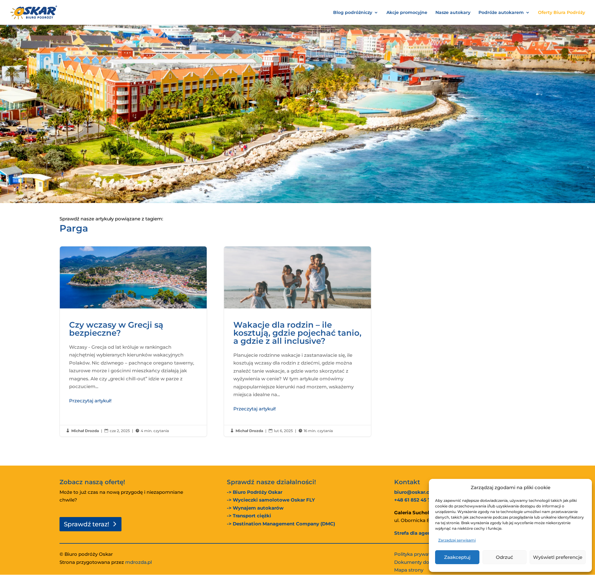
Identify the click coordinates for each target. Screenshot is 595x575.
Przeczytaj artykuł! (90, 401)
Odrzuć (504, 557)
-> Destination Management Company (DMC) (281, 524)
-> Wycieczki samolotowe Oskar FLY (271, 500)
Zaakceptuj (457, 557)
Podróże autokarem (501, 12)
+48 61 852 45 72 (413, 500)
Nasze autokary (452, 12)
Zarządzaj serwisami (457, 540)
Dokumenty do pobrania (422, 562)
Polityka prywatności (418, 554)
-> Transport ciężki (249, 516)
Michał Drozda (85, 430)
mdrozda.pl (138, 562)
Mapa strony (408, 570)
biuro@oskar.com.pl (418, 492)
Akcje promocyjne (406, 12)
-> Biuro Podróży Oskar (254, 492)
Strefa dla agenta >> (418, 533)
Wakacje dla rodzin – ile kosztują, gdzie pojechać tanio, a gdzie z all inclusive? (297, 341)
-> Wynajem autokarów (255, 508)
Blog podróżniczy (352, 12)
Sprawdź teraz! (86, 524)
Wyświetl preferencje (557, 557)
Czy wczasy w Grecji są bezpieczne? (133, 341)
